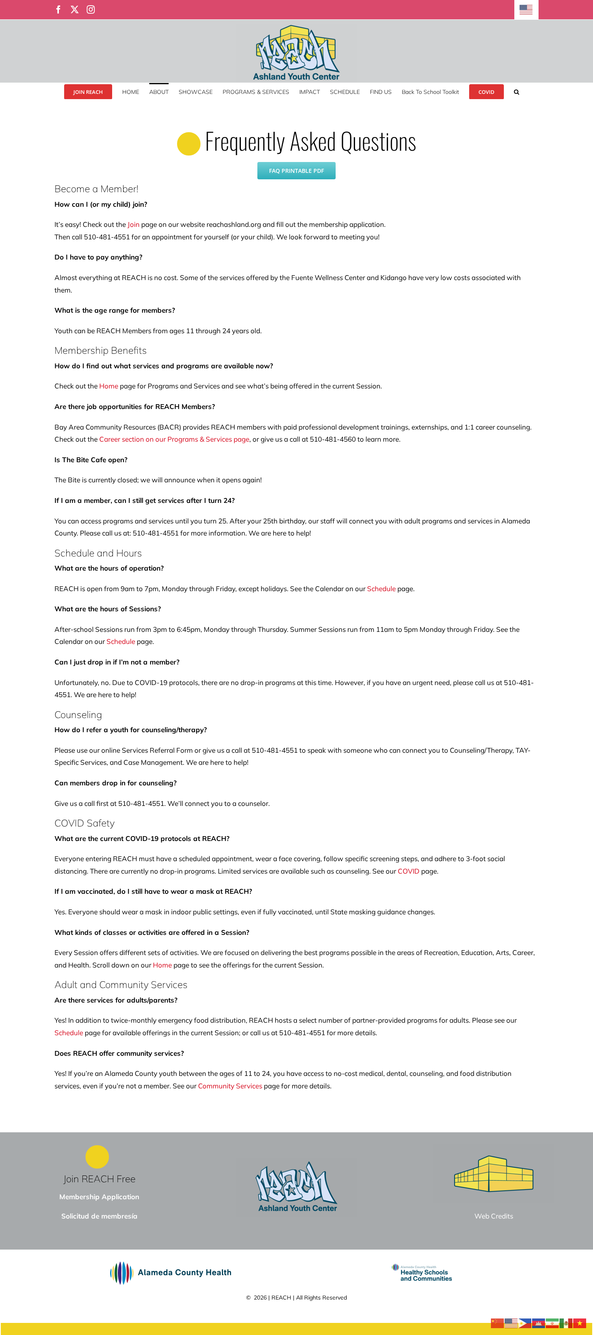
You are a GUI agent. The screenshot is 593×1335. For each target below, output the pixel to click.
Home (108, 386)
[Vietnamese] (580, 1322)
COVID (409, 871)
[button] (516, 91)
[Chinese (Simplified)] (498, 1322)
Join (133, 224)
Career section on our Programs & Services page (174, 439)
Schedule (381, 588)
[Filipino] (525, 1322)
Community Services (230, 1086)
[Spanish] (566, 1322)
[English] (526, 9)
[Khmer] (539, 1322)
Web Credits (493, 1216)
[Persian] (553, 1322)
